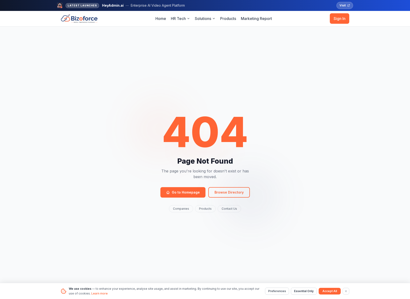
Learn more (99, 293)
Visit (343, 5)
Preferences (277, 291)
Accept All (329, 291)
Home (160, 18)
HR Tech (178, 18)
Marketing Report (256, 18)
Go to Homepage (186, 192)
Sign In (339, 18)
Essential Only (304, 291)
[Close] (346, 291)
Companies (181, 208)
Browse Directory (229, 192)
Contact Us (229, 208)
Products (228, 18)
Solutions (203, 18)
